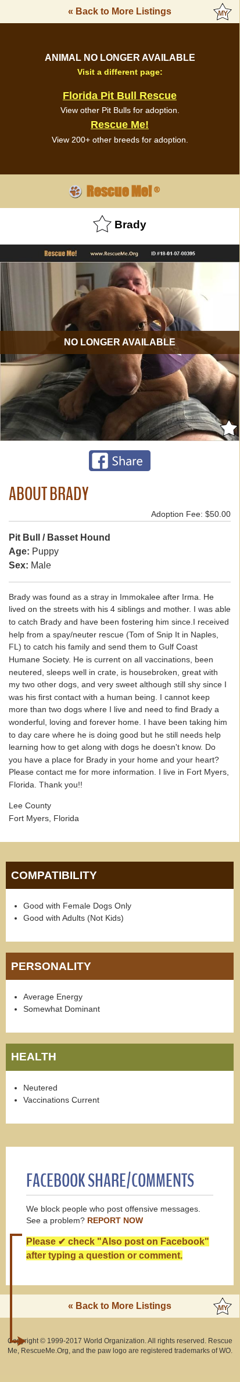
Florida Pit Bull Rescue (120, 95)
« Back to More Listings (119, 11)
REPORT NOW (115, 1220)
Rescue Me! (120, 124)
